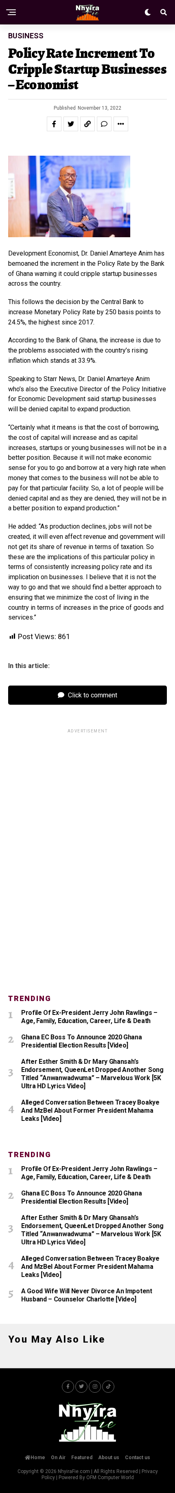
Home (38, 1457)
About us (108, 1457)
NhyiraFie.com (74, 1471)
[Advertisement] (87, 856)
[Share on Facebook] (54, 124)
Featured (81, 1457)
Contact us (137, 1457)
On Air (58, 1457)
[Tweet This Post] (70, 124)
